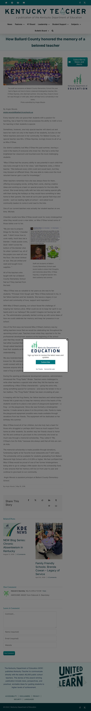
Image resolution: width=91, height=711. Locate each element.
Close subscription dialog (67, 339)
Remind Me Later (49, 369)
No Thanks (39, 369)
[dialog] (45, 355)
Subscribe (45, 362)
